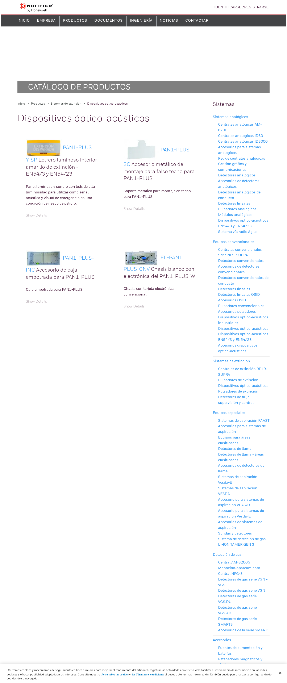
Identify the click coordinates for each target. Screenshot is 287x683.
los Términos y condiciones (148, 674)
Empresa (46, 20)
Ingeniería (141, 20)
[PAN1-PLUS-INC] (44, 258)
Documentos (108, 20)
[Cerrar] (280, 673)
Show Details (36, 215)
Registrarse (256, 7)
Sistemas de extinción (66, 103)
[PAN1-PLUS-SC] (141, 149)
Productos (75, 20)
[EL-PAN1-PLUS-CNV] (141, 257)
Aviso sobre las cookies (115, 674)
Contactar (196, 20)
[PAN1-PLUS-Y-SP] (44, 147)
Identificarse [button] (227, 7)
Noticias (169, 20)
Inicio (23, 20)
